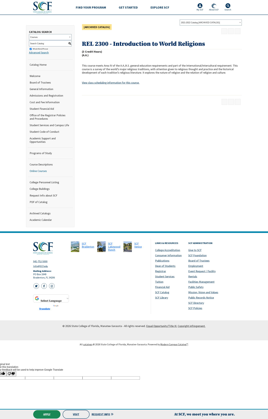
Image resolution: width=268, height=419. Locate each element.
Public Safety (195, 287)
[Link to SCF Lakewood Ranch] (101, 246)
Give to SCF (194, 250)
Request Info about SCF (43, 195)
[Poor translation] (11, 373)
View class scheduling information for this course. (110, 82)
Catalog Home (38, 64)
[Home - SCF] (50, 248)
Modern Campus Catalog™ (174, 344)
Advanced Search (39, 52)
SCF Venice (138, 245)
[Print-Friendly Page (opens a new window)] (231, 31)
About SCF (214, 9)
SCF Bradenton (88, 245)
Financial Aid (162, 287)
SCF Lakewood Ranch (114, 247)
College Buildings (40, 189)
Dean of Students (165, 266)
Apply (46, 414)
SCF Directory (196, 303)
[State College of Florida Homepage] (42, 7)
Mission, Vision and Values (203, 292)
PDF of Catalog (38, 202)
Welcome (35, 76)
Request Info (101, 414)
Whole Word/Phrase (40, 49)
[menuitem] (90, 7)
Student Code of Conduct (44, 131)
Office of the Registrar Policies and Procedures (47, 117)
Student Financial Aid (42, 108)
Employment (195, 266)
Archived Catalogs (40, 213)
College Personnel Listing (44, 182)
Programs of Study (41, 153)
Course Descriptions (41, 164)
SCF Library (161, 297)
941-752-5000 (40, 261)
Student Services (164, 276)
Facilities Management (201, 282)
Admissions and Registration (46, 95)
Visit (76, 414)
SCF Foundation (197, 255)
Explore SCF (159, 7)
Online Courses (38, 171)
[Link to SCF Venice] (127, 246)
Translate (44, 308)
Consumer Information (168, 255)
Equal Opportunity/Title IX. (161, 326)
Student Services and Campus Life (49, 125)
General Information (41, 89)
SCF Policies (195, 308)
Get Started (128, 7)
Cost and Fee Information (45, 102)
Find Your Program (91, 7)
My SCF (200, 9)
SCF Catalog (162, 292)
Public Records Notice (201, 297)
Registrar (160, 271)
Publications (162, 260)
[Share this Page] (224, 31)
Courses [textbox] (34, 37)
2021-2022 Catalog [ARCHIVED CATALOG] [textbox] (200, 22)
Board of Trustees (40, 82)
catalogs (87, 344)
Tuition (159, 282)
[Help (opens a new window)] (237, 31)
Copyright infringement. (191, 326)
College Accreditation (167, 250)
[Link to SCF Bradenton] (75, 246)
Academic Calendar (41, 220)
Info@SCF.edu (40, 266)
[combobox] (211, 22)
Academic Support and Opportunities (43, 140)
